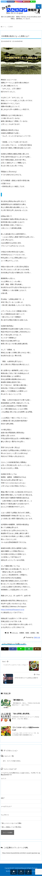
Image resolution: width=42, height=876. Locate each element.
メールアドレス (6, 806)
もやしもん (15, 632)
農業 (11, 26)
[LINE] (21, 648)
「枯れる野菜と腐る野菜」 (21, 714)
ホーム (4, 26)
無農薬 (27, 632)
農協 (38, 632)
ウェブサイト (5, 815)
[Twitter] (5, 648)
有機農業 (21, 632)
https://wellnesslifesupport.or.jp (12, 609)
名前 (3, 798)
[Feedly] (29, 648)
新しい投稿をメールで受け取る (11, 827)
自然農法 (32, 632)
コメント (3, 778)
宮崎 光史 (37, 637)
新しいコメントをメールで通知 (11, 823)
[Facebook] (13, 648)
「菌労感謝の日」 (18, 700)
